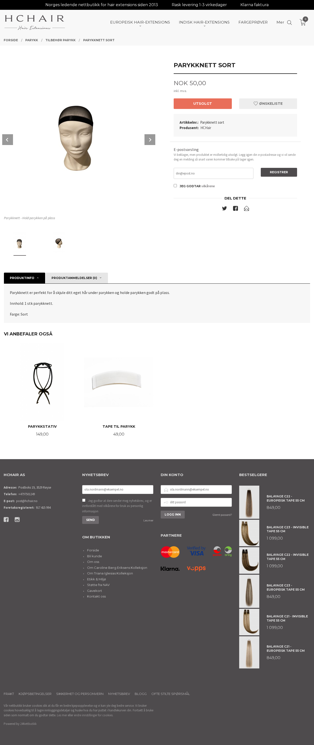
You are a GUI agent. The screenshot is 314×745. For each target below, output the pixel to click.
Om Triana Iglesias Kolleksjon (110, 573)
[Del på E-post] (246, 209)
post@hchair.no (27, 501)
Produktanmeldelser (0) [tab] (74, 278)
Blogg (141, 694)
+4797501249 (26, 494)
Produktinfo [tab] (22, 278)
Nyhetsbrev (119, 694)
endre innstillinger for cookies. (93, 715)
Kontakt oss (96, 596)
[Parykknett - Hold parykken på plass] (78, 134)
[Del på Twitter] (224, 209)
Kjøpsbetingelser (35, 694)
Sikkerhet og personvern (80, 694)
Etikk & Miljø (96, 579)
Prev (7, 139)
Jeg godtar (190, 186)
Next (149, 139)
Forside (93, 550)
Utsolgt (202, 103)
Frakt (9, 694)
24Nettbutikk (28, 724)
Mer (280, 22)
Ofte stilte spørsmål (170, 694)
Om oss (93, 562)
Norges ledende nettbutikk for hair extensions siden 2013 (101, 4)
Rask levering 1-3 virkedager (199, 4)
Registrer (279, 172)
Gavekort (94, 591)
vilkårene (208, 186)
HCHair (205, 127)
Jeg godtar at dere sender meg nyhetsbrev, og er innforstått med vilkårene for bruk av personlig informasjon (117, 506)
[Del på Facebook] (235, 209)
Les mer (148, 520)
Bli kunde (94, 556)
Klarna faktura (254, 4)
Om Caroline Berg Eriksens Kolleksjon (117, 568)
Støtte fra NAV (98, 585)
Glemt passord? (222, 515)
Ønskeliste (270, 103)
